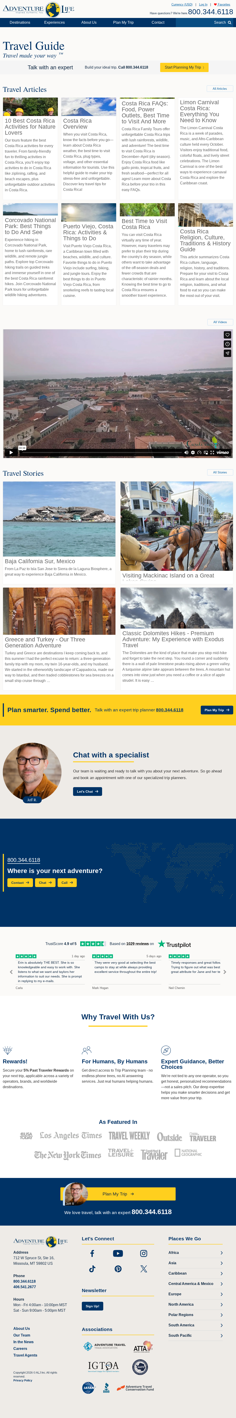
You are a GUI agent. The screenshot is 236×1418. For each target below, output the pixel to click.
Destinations (20, 22)
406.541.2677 (24, 1287)
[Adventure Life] (38, 8)
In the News (23, 1342)
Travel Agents (25, 1355)
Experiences (54, 22)
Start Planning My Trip (183, 67)
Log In (203, 4)
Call (133, 67)
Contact (158, 22)
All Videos (220, 322)
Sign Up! (92, 1306)
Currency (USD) (181, 4)
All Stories (220, 472)
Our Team (21, 1335)
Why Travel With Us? (118, 1017)
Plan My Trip (123, 22)
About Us (89, 22)
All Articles (220, 88)
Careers (20, 1349)
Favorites (223, 4)
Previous (11, 972)
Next (225, 972)
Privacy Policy (22, 1380)
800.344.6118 (210, 12)
